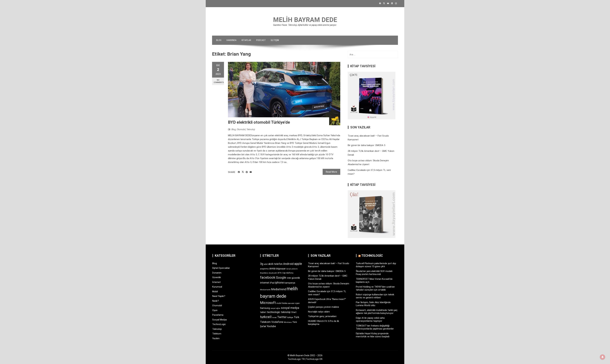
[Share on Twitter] (243, 172)
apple (298, 264)
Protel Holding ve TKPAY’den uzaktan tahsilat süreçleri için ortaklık (375, 288)
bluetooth (273, 273)
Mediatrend (278, 289)
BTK (280, 273)
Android (288, 264)
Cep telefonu (287, 273)
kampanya (290, 283)
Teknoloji (250, 129)
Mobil (215, 291)
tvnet (274, 317)
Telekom (216, 333)
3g (261, 263)
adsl (266, 264)
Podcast (261, 40)
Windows (288, 322)
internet (264, 282)
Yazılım (216, 338)
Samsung (265, 308)
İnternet (216, 282)
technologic (273, 312)
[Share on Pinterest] (247, 172)
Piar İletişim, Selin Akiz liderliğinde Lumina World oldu (373, 304)
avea (272, 268)
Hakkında (232, 40)
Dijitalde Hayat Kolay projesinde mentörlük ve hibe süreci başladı (372, 335)
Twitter (282, 317)
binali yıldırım (292, 269)
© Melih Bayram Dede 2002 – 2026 (305, 355)
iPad (272, 283)
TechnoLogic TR (296, 359)
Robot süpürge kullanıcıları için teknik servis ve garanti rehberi (375, 296)
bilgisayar (281, 268)
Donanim (216, 272)
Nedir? (215, 300)
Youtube (271, 326)
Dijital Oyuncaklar (221, 268)
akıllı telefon (275, 263)
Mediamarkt (265, 290)
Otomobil (241, 129)
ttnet (293, 312)
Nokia (284, 303)
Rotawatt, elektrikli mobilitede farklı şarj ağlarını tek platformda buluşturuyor (376, 312)
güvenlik (296, 277)
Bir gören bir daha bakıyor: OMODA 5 (366, 145)
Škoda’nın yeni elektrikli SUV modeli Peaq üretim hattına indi (374, 273)
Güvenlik (216, 277)
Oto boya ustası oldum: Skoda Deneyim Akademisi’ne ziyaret (328, 285)
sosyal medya (290, 307)
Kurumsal (217, 286)
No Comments (219, 81)
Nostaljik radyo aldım (319, 311)
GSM (289, 278)
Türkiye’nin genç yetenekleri (322, 316)
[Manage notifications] (602, 357)
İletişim (275, 40)
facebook (267, 277)
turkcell (266, 317)
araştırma (264, 269)
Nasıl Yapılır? (218, 296)
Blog (218, 40)
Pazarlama (217, 314)
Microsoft (268, 303)
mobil (278, 303)
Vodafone (277, 321)
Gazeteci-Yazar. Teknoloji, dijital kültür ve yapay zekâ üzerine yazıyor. (305, 25)
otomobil (291, 303)
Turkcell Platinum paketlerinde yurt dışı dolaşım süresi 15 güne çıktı (376, 265)
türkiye (290, 317)
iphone (279, 282)
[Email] (251, 172)
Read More (331, 171)
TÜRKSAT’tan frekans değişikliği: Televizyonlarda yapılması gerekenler (375, 327)
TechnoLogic (219, 324)
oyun (297, 303)
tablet (263, 312)
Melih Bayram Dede (305, 20)
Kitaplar (246, 40)
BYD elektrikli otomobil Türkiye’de (259, 122)
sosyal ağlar (275, 308)
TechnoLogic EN (314, 359)
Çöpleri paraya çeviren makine (323, 307)
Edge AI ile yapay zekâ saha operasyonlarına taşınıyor (370, 319)
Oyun (214, 310)
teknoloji (285, 312)
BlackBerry (264, 273)
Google (281, 277)
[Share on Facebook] (239, 172)
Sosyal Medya (219, 319)
